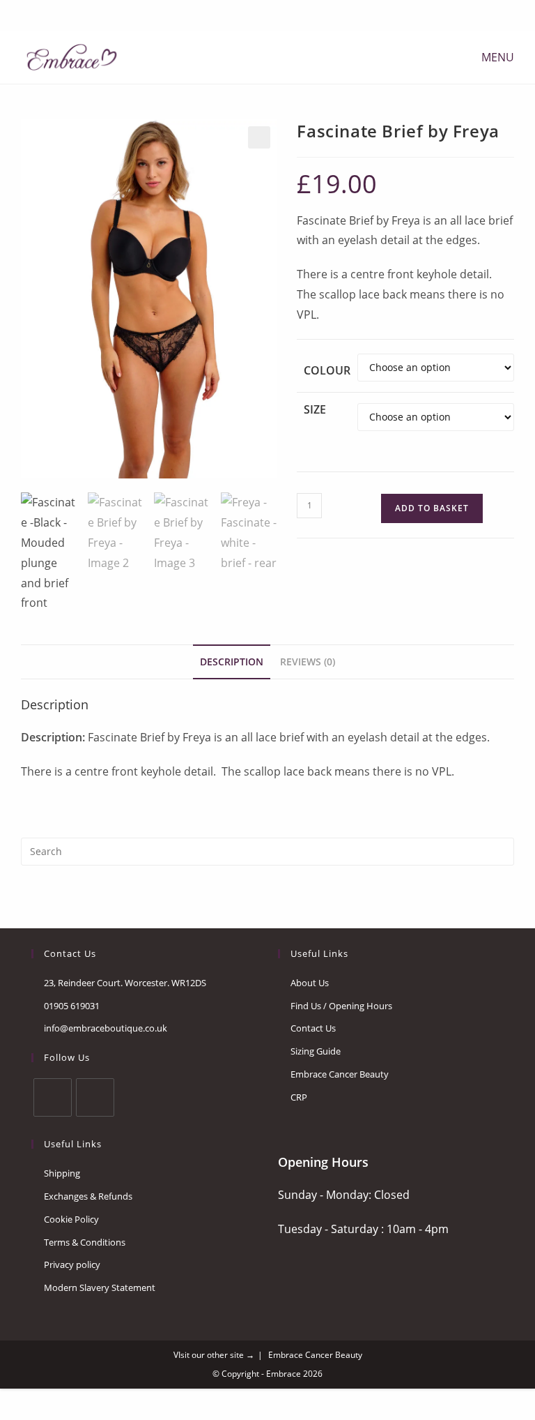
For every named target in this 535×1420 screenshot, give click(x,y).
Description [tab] (231, 661)
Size (315, 409)
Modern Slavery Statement (99, 1287)
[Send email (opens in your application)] (274, 14)
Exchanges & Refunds (88, 1196)
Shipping (62, 1173)
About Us (309, 982)
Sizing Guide (315, 1051)
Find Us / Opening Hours (341, 1005)
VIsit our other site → (213, 1355)
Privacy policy (72, 1264)
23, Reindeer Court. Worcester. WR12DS (125, 982)
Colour (327, 370)
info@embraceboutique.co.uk (105, 1028)
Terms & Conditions (84, 1242)
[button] (259, 137)
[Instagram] (95, 1097)
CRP (298, 1097)
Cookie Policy (71, 1219)
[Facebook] (258, 14)
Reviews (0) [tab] (307, 661)
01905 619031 (72, 1005)
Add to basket (432, 508)
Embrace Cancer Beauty (339, 1074)
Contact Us (313, 1028)
